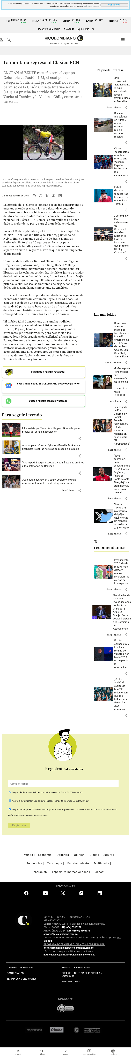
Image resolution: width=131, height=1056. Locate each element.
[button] (79, 438)
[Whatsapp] (40, 195)
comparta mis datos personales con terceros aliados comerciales (75, 809)
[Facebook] (53, 195)
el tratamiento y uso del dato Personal (36, 801)
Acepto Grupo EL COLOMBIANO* (47, 792)
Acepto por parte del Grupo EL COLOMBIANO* (50, 801)
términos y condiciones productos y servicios (40, 792)
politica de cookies (91, 6)
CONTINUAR (114, 5)
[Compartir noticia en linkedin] (60, 195)
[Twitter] (47, 195)
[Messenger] (34, 195)
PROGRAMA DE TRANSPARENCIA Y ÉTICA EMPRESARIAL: (74, 944)
